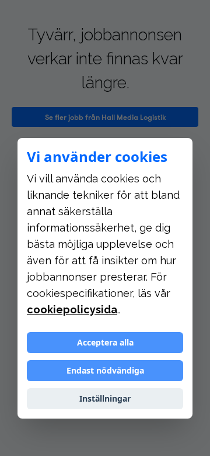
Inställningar (105, 398)
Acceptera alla (105, 342)
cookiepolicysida (72, 309)
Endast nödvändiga (105, 370)
